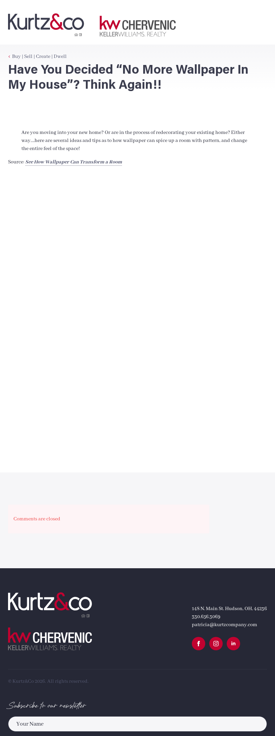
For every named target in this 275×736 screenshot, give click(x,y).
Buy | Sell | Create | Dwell (39, 57)
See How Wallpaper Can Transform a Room (73, 162)
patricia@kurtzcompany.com (224, 625)
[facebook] (198, 643)
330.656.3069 (206, 617)
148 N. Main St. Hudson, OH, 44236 (229, 609)
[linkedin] (233, 643)
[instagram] (216, 643)
